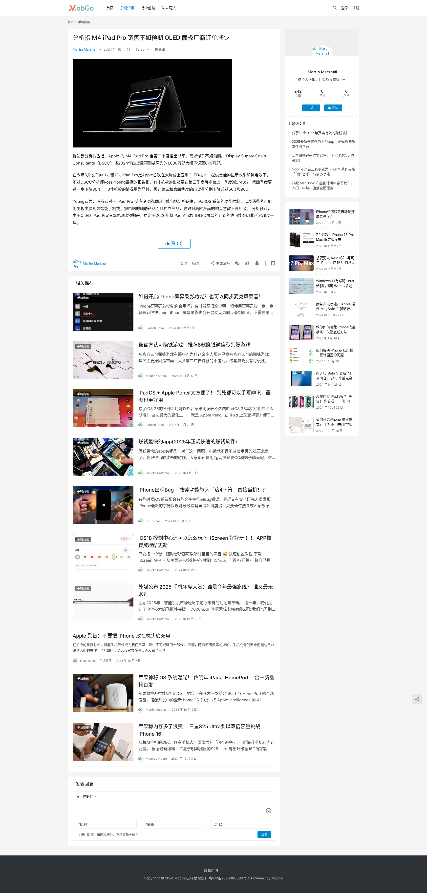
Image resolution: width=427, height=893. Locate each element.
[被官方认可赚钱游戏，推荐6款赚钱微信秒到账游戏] (103, 360)
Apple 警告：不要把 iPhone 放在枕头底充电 (122, 636)
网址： (219, 824)
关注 (313, 108)
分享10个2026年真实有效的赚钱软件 (320, 133)
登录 (344, 8)
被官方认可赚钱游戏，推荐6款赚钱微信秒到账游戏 (194, 345)
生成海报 (222, 263)
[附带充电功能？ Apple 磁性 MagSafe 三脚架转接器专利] (301, 309)
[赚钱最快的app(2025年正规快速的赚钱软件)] (103, 457)
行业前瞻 (148, 8)
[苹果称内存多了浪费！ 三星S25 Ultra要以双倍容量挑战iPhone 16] (103, 742)
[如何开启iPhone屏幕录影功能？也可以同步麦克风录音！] (103, 312)
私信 (335, 108)
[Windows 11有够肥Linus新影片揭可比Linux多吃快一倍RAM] (301, 286)
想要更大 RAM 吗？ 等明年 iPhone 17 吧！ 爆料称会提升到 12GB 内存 (335, 263)
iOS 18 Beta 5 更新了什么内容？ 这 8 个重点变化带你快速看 (334, 378)
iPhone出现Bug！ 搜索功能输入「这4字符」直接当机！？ (202, 490)
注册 (355, 8)
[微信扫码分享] (237, 263)
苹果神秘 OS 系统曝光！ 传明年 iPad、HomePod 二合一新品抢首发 (206, 681)
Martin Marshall (85, 49)
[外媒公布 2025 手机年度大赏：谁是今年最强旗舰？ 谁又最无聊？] (103, 602)
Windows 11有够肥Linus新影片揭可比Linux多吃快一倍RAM (335, 285)
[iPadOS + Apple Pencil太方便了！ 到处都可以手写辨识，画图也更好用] (103, 408)
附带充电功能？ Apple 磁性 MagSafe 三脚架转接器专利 (335, 309)
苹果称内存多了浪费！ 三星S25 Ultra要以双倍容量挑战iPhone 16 (199, 730)
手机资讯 (127, 8)
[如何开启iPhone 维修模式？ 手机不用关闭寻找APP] (301, 425)
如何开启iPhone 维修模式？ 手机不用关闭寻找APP (334, 424)
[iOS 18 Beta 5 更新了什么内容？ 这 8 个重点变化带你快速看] (301, 378)
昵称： (84, 824)
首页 (110, 8)
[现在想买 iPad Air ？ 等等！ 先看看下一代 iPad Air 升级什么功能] (301, 402)
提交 (264, 834)
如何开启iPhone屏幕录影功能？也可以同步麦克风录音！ (200, 297)
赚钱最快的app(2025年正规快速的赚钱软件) (187, 442)
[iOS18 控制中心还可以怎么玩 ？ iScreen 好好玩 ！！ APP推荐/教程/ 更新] (103, 553)
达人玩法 (169, 8)
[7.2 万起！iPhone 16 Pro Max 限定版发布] (301, 240)
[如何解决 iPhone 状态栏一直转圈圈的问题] (301, 355)
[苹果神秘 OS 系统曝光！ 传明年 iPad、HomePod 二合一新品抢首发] (103, 693)
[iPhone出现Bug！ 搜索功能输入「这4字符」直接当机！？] (103, 505)
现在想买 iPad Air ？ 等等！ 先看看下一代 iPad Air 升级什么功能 (334, 401)
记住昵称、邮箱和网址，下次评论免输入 (109, 834)
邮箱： (152, 824)
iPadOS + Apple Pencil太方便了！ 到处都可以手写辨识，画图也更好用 (204, 396)
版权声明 (211, 870)
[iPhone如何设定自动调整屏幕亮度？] (301, 217)
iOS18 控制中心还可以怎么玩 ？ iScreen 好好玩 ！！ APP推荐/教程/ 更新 (204, 541)
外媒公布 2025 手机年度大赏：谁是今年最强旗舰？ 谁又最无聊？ (205, 590)
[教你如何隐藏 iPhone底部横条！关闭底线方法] (301, 332)
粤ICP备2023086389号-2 (229, 878)
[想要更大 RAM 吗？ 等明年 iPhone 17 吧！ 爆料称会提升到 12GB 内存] (301, 263)
